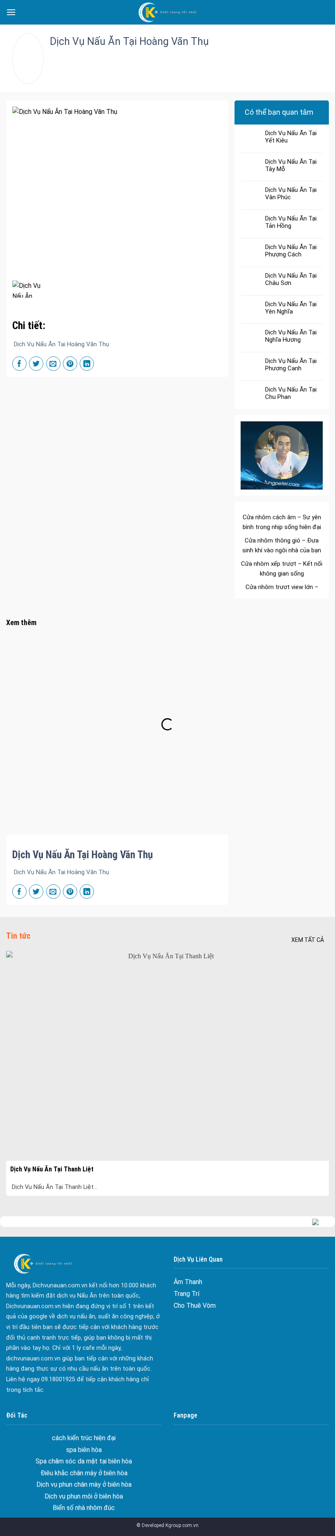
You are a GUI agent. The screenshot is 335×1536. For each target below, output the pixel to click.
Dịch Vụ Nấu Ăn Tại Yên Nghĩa (291, 308)
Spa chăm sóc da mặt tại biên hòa (84, 1438)
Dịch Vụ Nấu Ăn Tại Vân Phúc (291, 193)
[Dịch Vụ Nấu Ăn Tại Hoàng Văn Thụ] (26, 289)
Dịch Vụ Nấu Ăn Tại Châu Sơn (291, 279)
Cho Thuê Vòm (195, 1305)
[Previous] (18, 1061)
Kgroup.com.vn (182, 1525)
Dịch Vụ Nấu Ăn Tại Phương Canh (291, 364)
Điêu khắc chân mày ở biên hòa (83, 1450)
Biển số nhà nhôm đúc (84, 1485)
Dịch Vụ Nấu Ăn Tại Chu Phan (291, 393)
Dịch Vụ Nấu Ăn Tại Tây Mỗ (291, 165)
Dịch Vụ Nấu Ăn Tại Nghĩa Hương (291, 336)
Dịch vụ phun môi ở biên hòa (84, 1473)
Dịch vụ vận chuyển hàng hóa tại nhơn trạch (84, 1508)
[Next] (316, 1061)
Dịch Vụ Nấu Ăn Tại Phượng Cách (291, 250)
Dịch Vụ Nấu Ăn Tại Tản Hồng (291, 222)
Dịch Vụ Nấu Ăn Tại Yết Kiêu (291, 136)
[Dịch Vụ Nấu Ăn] (167, 12)
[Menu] (11, 12)
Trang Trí (186, 1294)
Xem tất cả (307, 940)
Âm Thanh (188, 1282)
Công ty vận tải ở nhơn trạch (84, 1496)
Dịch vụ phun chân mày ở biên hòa (84, 1461)
